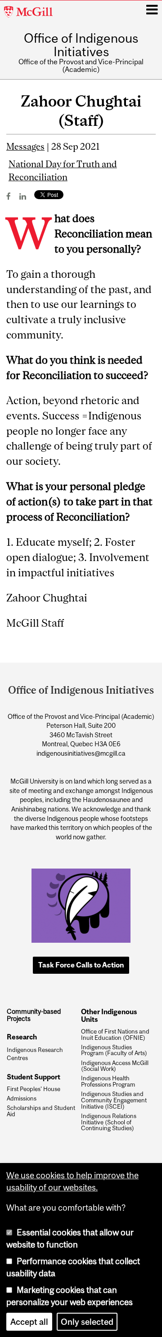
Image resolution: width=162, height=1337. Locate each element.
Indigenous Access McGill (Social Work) (114, 1066)
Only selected (87, 1322)
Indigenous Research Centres (35, 1054)
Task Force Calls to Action (81, 965)
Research (22, 1036)
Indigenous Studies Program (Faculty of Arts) (114, 1050)
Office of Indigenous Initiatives (81, 45)
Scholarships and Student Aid (41, 1111)
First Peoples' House (33, 1089)
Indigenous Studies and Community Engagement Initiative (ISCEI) (114, 1100)
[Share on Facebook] (8, 196)
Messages (25, 146)
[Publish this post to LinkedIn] (22, 196)
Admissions (21, 1099)
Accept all (29, 1322)
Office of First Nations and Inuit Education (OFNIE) (115, 1035)
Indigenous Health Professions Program (108, 1081)
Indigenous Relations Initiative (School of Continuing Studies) (108, 1122)
